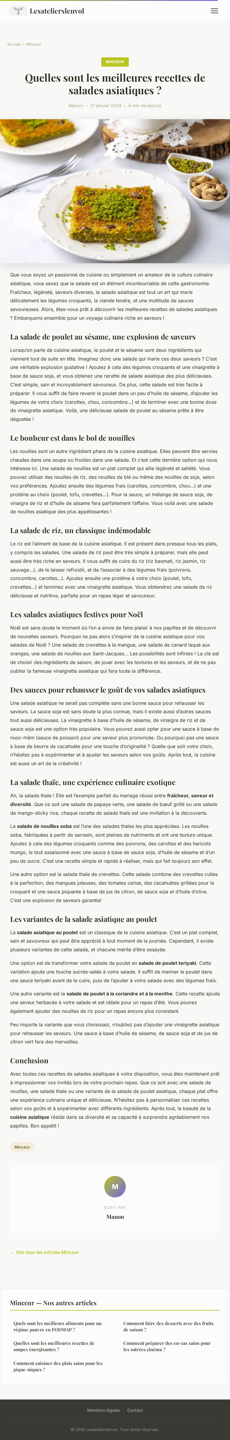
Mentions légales (103, 1410)
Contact (135, 1410)
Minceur (33, 44)
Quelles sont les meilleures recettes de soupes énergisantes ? (54, 1346)
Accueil (14, 44)
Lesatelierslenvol (57, 10)
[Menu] (214, 11)
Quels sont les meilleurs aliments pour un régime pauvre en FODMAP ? (57, 1326)
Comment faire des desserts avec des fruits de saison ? (168, 1326)
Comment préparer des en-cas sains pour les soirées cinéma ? (167, 1346)
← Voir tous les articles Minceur (44, 1252)
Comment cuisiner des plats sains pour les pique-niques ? (57, 1366)
